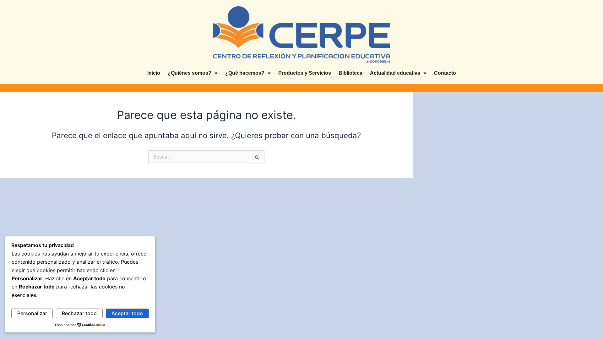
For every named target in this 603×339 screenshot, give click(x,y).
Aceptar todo (127, 313)
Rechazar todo (79, 313)
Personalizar (32, 313)
